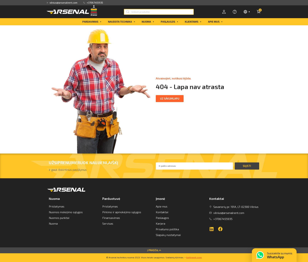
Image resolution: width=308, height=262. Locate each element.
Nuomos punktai (59, 217)
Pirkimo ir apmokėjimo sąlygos (121, 212)
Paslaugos (168, 21)
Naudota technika (120, 21)
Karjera (160, 223)
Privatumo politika (167, 229)
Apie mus (213, 21)
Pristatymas (56, 206)
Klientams (191, 21)
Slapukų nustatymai (168, 235)
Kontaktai (162, 212)
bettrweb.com (194, 257)
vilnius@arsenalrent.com (63, 2)
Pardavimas (90, 21)
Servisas (107, 223)
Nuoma (146, 21)
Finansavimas (111, 217)
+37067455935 (95, 2)
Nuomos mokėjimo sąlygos (66, 212)
